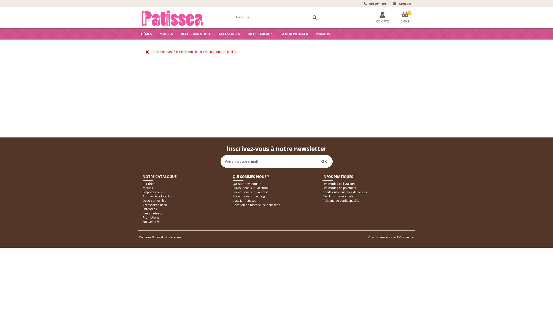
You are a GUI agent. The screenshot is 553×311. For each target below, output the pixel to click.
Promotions (151, 217)
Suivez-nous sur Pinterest (250, 192)
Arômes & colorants (157, 196)
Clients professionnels (338, 196)
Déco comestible (196, 34)
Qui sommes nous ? (247, 184)
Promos (323, 34)
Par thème (150, 184)
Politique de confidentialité (341, 200)
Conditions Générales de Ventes (345, 192)
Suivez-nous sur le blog (249, 196)
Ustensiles (150, 209)
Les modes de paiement (339, 188)
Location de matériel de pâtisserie (256, 205)
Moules (166, 34)
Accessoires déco (155, 205)
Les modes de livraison (339, 184)
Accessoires (229, 34)
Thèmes (145, 34)
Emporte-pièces (154, 192)
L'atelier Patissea (244, 200)
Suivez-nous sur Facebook (251, 188)
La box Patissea (294, 34)
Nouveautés (151, 222)
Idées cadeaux (260, 34)
